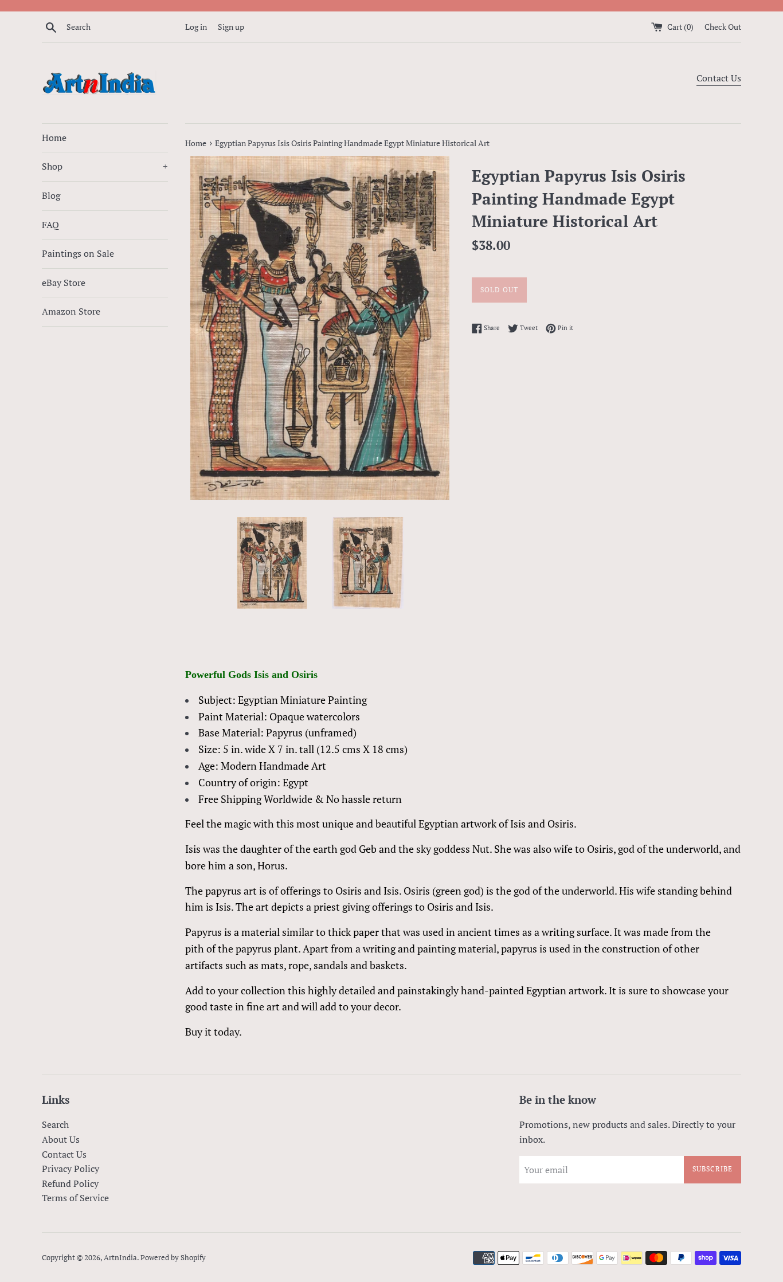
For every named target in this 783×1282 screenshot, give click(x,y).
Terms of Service (75, 1197)
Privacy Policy (70, 1168)
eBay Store (63, 282)
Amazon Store (71, 311)
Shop (105, 166)
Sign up (231, 26)
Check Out (722, 26)
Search (55, 1124)
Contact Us (718, 78)
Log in (196, 26)
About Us (61, 1139)
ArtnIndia (120, 1258)
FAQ (50, 224)
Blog (51, 195)
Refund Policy (70, 1183)
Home (54, 137)
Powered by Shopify (173, 1258)
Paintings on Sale (78, 253)
